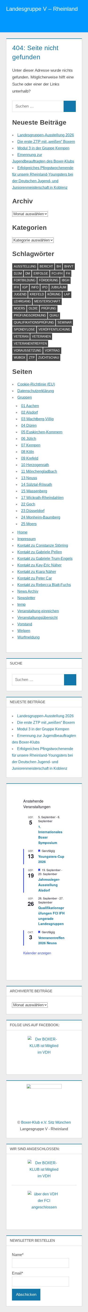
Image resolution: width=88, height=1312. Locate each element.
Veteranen (41, 336)
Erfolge (41, 273)
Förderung (48, 280)
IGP (25, 287)
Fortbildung (24, 280)
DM (27, 273)
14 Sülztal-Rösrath (36, 485)
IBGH (65, 280)
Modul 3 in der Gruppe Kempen (43, 148)
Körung (54, 294)
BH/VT (68, 266)
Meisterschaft (47, 301)
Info (34, 287)
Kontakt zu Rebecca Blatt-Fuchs (44, 585)
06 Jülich (28, 439)
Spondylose (24, 329)
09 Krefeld (29, 458)
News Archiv (27, 591)
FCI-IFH (57, 273)
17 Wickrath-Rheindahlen (42, 498)
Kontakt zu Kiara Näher (36, 572)
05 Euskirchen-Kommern (41, 432)
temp (21, 604)
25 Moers (29, 524)
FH (68, 273)
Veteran (21, 336)
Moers (19, 308)
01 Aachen (30, 406)
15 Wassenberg (34, 491)
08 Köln (27, 452)
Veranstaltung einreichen (38, 611)
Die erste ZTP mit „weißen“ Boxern (46, 142)
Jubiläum (58, 287)
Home (22, 532)
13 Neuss (29, 478)
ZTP (32, 357)
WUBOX (19, 357)
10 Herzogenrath (35, 465)
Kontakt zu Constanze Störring (42, 545)
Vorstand (24, 624)
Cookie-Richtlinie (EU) (36, 384)
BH (59, 266)
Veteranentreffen (30, 343)
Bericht (46, 266)
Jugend (20, 294)
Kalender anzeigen (37, 953)
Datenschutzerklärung (35, 391)
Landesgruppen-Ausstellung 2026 (45, 135)
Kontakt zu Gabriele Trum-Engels (45, 559)
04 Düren (29, 425)
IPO (44, 287)
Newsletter (26, 598)
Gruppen (24, 397)
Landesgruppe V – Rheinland (42, 9)
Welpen (23, 631)
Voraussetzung (27, 350)
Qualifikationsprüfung (34, 322)
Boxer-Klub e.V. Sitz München (46, 1122)
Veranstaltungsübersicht (37, 618)
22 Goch (28, 504)
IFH (16, 287)
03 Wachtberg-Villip (37, 419)
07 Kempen (30, 445)
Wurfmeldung (28, 637)
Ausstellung (25, 266)
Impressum (26, 539)
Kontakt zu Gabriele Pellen (39, 552)
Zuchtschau (48, 357)
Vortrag (52, 350)
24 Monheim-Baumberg (40, 517)
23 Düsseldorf (32, 511)
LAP (67, 294)
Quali (54, 315)
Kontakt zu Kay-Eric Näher (39, 565)
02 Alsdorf (29, 412)
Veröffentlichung (54, 329)
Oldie (33, 308)
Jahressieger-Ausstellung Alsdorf (49, 884)
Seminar (64, 322)
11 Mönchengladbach (39, 471)
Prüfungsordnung (30, 315)
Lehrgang (22, 301)
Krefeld (37, 294)
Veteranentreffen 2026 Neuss (51, 940)
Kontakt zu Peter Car (34, 578)
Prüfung (48, 308)
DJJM (18, 273)
